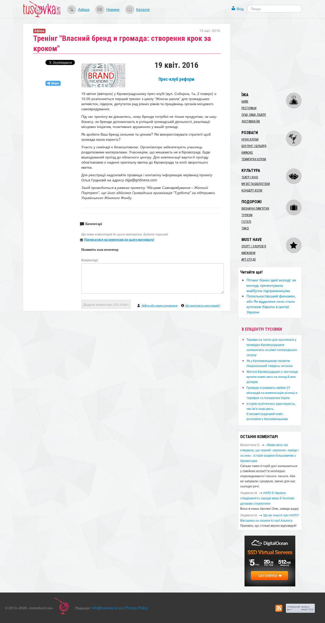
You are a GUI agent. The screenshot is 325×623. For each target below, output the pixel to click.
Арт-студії (248, 259)
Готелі (246, 221)
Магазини (248, 253)
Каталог (143, 9)
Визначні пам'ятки (255, 208)
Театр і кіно (249, 177)
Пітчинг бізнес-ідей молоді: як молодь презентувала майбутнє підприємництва (271, 285)
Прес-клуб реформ (176, 79)
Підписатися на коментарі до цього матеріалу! (119, 239)
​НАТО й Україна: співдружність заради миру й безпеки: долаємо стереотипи (267, 497)
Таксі (245, 228)
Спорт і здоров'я (253, 246)
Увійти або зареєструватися (159, 305)
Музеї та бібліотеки (255, 184)
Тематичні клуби (253, 159)
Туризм (246, 215)
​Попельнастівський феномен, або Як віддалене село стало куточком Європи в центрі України (271, 303)
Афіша (83, 9)
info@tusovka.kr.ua (107, 607)
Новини (112, 9)
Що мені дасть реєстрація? (202, 305)
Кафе (244, 101)
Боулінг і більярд (253, 146)
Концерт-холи (251, 190)
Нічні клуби (249, 139)
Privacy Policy (136, 607)
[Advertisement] (276, 55)
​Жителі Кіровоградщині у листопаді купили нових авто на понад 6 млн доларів (272, 376)
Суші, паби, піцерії (253, 115)
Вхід (240, 8)
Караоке (247, 152)
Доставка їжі (250, 121)
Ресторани (248, 108)
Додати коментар (106, 304)
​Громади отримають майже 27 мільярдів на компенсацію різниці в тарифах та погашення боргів (272, 392)
